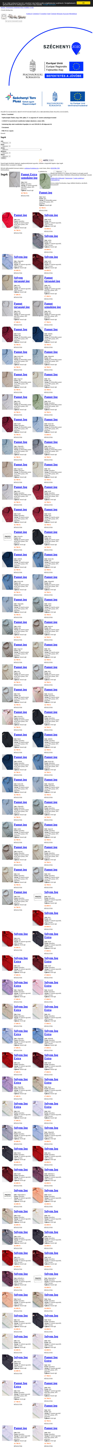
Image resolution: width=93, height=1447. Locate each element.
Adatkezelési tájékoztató (57, 178)
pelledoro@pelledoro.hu (32, 168)
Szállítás (27, 7)
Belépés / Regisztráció (7, 7)
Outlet (48, 13)
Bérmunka (60, 13)
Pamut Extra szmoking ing (29, 176)
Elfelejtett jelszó (19, 7)
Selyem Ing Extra (51, 935)
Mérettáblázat (73, 13)
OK (83, 3)
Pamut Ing (20, 329)
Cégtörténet (35, 13)
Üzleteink (53, 13)
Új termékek (42, 13)
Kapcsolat (66, 13)
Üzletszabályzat (54, 180)
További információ (49, 4)
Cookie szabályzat (78, 178)
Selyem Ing (51, 892)
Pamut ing (45, 192)
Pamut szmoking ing (52, 305)
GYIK (32, 7)
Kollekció (29, 13)
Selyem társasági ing (22, 279)
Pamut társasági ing (52, 279)
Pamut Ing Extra (51, 1359)
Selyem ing (51, 215)
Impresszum (68, 178)
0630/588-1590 (55, 168)
